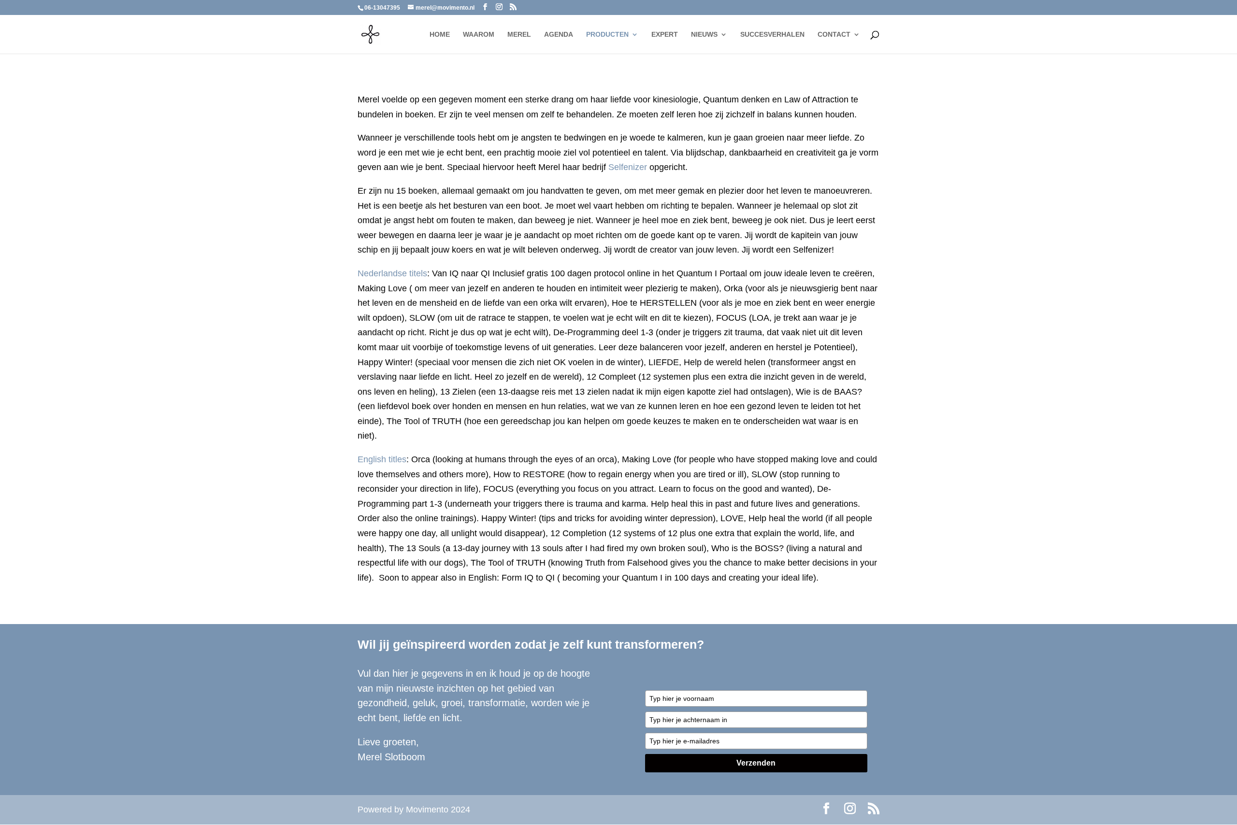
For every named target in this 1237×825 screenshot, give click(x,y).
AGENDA (558, 34)
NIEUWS (704, 34)
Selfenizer (627, 167)
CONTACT (834, 34)
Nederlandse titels (392, 273)
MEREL (519, 34)
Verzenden (756, 763)
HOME (440, 34)
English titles (382, 459)
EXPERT (664, 34)
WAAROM (478, 34)
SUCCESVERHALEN (772, 34)
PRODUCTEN (607, 34)
